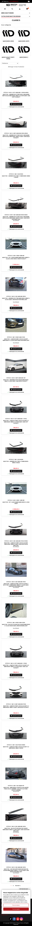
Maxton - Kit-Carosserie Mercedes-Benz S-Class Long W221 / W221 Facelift (16, 258)
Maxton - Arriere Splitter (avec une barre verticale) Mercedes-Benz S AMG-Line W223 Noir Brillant (16, 218)
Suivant (18, 885)
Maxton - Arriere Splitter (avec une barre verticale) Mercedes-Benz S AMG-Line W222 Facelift (16, 136)
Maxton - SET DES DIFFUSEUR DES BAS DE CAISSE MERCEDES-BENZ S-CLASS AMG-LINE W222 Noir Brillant (16, 870)
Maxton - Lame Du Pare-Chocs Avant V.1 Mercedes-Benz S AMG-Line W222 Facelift (16, 706)
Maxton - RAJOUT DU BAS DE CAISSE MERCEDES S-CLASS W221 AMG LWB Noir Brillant (16, 625)
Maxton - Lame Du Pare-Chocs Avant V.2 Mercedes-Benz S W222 (16, 747)
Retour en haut (25, 889)
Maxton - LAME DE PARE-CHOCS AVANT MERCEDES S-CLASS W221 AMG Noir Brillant (16, 339)
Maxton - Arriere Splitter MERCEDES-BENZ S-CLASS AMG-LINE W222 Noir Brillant (16, 298)
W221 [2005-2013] (8, 41)
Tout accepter (16, 909)
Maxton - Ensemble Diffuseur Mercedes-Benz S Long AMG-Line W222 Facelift (16, 380)
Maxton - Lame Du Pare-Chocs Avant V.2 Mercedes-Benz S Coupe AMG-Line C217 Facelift (16, 666)
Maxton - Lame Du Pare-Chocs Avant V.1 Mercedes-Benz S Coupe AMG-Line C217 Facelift (16, 422)
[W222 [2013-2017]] (24, 33)
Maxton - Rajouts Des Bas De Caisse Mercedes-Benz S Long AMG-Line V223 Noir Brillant (16, 830)
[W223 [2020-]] (24, 49)
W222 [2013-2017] (23, 41)
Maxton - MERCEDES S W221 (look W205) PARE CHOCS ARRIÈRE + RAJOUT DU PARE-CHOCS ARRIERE (16, 789)
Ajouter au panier (16, 104)
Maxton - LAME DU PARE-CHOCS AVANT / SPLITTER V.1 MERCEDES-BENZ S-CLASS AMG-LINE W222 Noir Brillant (16, 585)
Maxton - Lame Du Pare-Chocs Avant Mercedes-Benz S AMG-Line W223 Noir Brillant (16, 544)
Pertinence (10, 63)
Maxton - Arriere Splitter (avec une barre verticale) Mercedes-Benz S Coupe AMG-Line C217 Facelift (16, 96)
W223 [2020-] (24, 57)
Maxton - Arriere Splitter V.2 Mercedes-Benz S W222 (16, 462)
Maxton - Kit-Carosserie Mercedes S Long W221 (16, 502)
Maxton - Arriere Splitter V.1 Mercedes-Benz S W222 (16, 176)
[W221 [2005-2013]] (8, 33)
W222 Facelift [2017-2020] (8, 58)
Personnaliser (16, 905)
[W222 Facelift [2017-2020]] (8, 49)
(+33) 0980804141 (13, 1)
